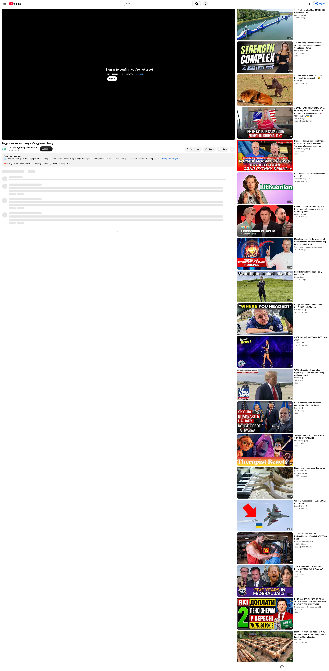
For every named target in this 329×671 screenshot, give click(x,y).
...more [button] (68, 164)
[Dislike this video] (198, 149)
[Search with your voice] (205, 3)
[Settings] (309, 3)
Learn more (138, 74)
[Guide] (4, 3)
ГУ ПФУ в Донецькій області (23, 147)
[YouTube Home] (15, 3)
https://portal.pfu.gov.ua (170, 159)
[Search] (197, 3)
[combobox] (159, 3)
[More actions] (232, 149)
